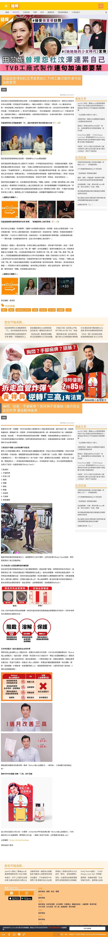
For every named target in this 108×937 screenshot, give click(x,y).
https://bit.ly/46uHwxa (19, 840)
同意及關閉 (87, 928)
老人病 (56, 906)
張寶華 (61, 310)
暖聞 (57, 891)
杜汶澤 (52, 310)
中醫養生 (67, 904)
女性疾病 (49, 906)
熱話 (52, 891)
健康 (7, 12)
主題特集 (26, 12)
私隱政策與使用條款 (54, 927)
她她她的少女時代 (23, 310)
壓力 (4, 310)
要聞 (48, 891)
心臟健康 (85, 904)
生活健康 (59, 904)
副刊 (42, 12)
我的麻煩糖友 (63, 12)
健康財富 (51, 12)
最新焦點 (41, 891)
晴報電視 (16, 12)
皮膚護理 (64, 906)
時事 (35, 12)
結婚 (11, 310)
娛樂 (4, 89)
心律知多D (76, 12)
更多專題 (72, 906)
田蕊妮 (43, 310)
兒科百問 (41, 906)
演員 (35, 310)
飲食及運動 (50, 904)
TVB (68, 310)
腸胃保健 (93, 904)
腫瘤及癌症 (76, 904)
